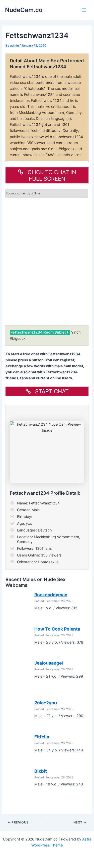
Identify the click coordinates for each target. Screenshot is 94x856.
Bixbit (40, 771)
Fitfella (41, 736)
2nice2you (45, 702)
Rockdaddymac (50, 594)
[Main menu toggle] (83, 10)
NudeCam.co (23, 10)
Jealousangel (48, 663)
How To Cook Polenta (57, 629)
